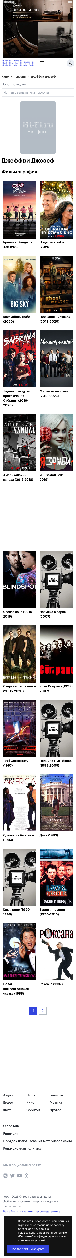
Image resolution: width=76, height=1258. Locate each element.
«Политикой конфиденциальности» (40, 1236)
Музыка (56, 1102)
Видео (8, 1102)
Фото (7, 1110)
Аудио (8, 1095)
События (33, 1110)
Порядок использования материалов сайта (37, 1141)
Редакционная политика (22, 1148)
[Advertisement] (32, 517)
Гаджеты (56, 1095)
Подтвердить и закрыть (28, 1249)
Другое (55, 1110)
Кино (5, 76)
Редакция (10, 1133)
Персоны (19, 76)
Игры (30, 1095)
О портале (11, 1126)
